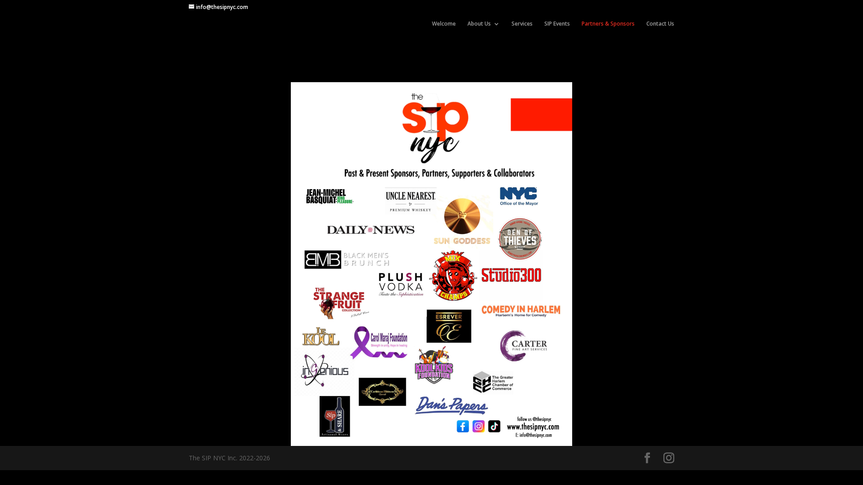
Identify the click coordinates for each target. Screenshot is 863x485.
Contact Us (660, 24)
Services (522, 24)
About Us (479, 24)
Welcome (444, 24)
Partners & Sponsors (608, 24)
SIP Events (557, 24)
